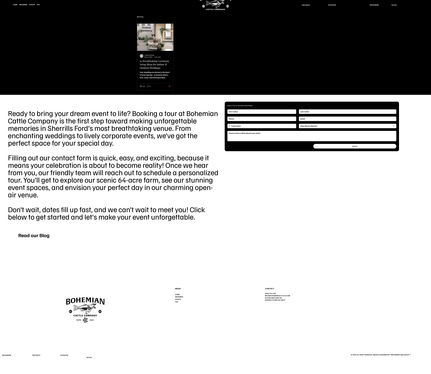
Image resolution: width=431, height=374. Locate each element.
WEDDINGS (179, 297)
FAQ (176, 302)
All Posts (140, 17)
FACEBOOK (332, 5)
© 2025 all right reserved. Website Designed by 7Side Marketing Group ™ (381, 355)
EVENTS (178, 299)
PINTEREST (306, 5)
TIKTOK (394, 5)
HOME (177, 294)
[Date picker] (230, 126)
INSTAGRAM (374, 5)
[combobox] (347, 126)
